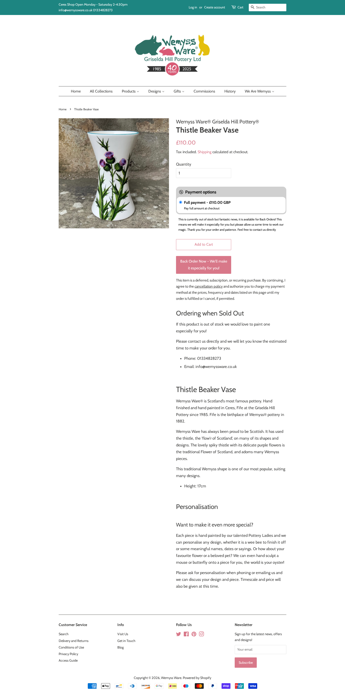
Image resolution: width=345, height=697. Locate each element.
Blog (120, 647)
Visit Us (122, 634)
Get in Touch (126, 641)
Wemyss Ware (171, 678)
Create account (214, 7)
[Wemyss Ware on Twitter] (178, 635)
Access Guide (68, 660)
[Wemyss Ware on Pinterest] (193, 635)
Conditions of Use (71, 647)
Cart (240, 7)
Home (76, 91)
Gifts (178, 91)
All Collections (101, 91)
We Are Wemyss (258, 91)
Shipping (204, 152)
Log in (193, 7)
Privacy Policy (68, 654)
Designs (155, 91)
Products (129, 91)
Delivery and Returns (73, 641)
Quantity (183, 164)
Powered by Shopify (197, 678)
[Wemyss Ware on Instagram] (201, 635)
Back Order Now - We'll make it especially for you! (203, 264)
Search (64, 634)
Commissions (204, 91)
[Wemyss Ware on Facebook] (186, 635)
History (230, 91)
